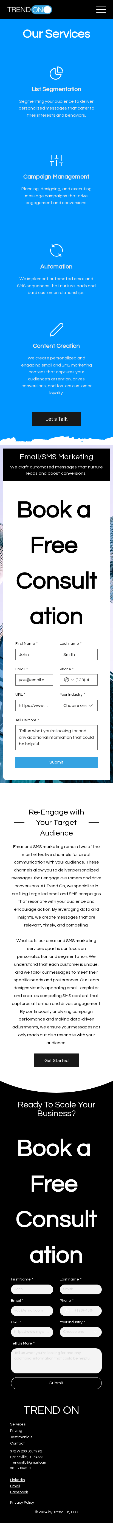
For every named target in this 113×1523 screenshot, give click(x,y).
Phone (67, 669)
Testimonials (21, 1437)
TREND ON (51, 1410)
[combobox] (79, 705)
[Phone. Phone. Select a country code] (68, 680)
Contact (17, 1443)
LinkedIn (17, 1480)
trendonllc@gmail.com (28, 1462)
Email (21, 669)
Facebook (19, 1492)
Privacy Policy (22, 1502)
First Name (26, 644)
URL (20, 695)
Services (18, 1424)
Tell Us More (27, 720)
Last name (70, 644)
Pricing (16, 1431)
